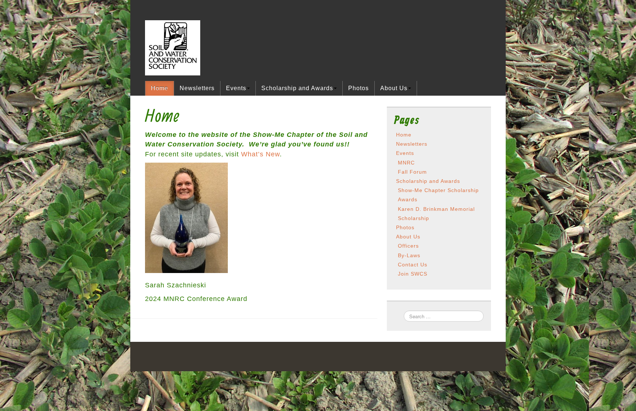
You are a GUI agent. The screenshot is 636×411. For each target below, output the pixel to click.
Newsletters (197, 88)
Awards (407, 199)
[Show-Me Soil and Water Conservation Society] (172, 47)
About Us (393, 88)
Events (236, 88)
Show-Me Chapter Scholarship (438, 190)
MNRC (406, 163)
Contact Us (412, 264)
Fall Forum (412, 172)
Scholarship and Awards (297, 88)
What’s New (260, 154)
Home (159, 88)
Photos (358, 88)
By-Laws (409, 255)
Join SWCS (412, 274)
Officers (408, 246)
